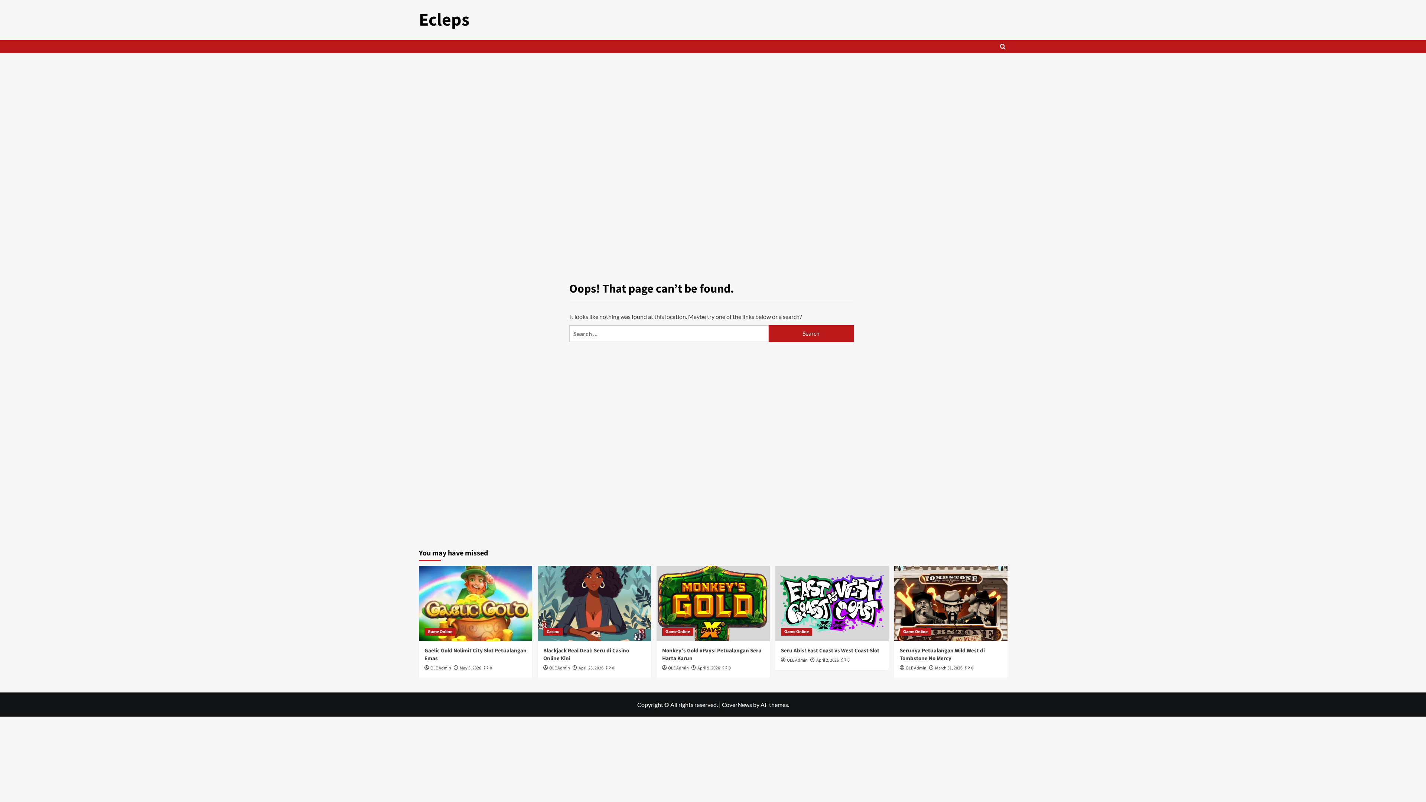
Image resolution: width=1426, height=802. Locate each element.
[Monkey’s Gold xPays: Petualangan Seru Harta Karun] (713, 603)
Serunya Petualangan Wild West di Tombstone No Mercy (942, 654)
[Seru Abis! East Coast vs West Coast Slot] (832, 603)
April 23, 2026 (591, 668)
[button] (1002, 46)
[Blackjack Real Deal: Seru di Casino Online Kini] (594, 603)
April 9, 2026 (708, 668)
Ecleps (444, 20)
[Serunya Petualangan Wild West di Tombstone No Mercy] (950, 603)
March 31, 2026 (949, 668)
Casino (553, 632)
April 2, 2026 (827, 660)
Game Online (440, 632)
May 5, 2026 (470, 668)
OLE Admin (440, 668)
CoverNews (737, 704)
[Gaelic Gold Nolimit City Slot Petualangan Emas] (475, 603)
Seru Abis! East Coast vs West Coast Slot (830, 651)
